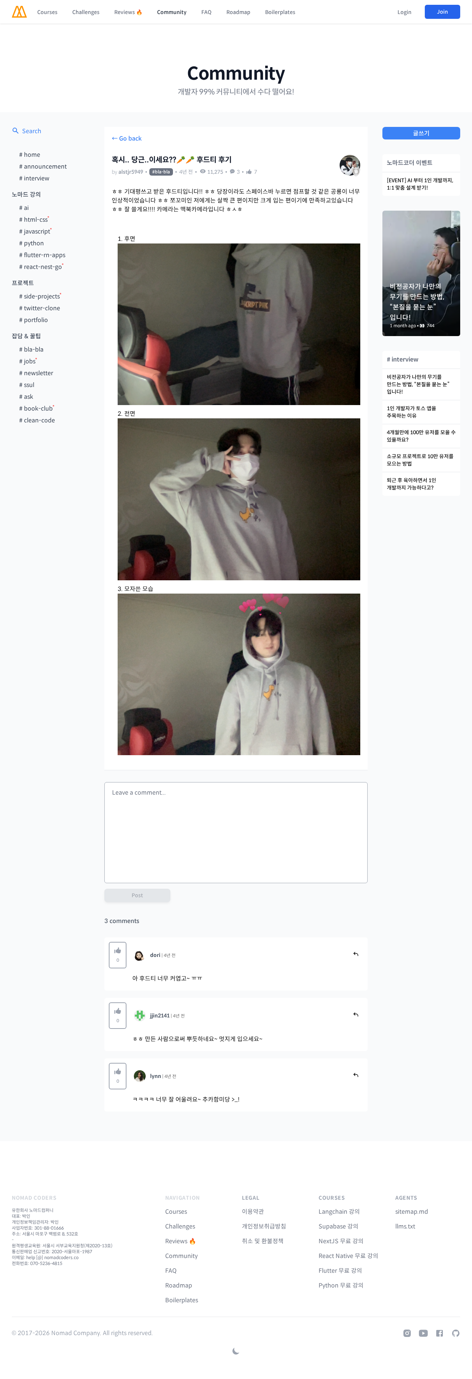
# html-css (33, 220)
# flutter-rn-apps (42, 255)
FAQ (206, 12)
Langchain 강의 (339, 1212)
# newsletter (36, 373)
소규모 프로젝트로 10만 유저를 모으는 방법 (420, 460)
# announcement (43, 166)
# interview (34, 178)
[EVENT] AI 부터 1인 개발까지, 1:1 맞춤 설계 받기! (420, 184)
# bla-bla (31, 349)
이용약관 (253, 1212)
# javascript (34, 231)
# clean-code (37, 420)
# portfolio (33, 320)
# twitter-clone (39, 308)
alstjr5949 (130, 172)
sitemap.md (411, 1212)
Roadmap (238, 12)
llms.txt (405, 1226)
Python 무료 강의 (341, 1285)
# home (29, 155)
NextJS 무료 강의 (341, 1241)
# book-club (36, 408)
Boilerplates (280, 12)
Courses (47, 12)
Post (137, 895)
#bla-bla (161, 171)
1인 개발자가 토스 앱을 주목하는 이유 (411, 412)
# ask (26, 397)
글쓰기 (421, 133)
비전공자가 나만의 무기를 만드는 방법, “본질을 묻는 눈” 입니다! (418, 384)
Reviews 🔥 (128, 12)
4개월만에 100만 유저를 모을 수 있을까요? (421, 436)
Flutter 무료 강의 (340, 1271)
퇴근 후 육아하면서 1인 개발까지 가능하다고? (411, 484)
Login (405, 12)
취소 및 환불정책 (263, 1241)
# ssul (26, 385)
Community (172, 12)
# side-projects (39, 296)
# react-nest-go (40, 267)
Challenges (86, 12)
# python (31, 243)
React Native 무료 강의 (348, 1256)
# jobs (27, 361)
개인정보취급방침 (264, 1226)
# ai (24, 208)
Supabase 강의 (338, 1226)
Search (31, 131)
